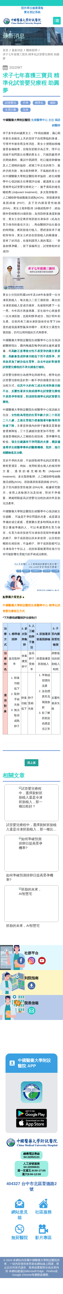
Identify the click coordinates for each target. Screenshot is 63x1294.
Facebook (21, 960)
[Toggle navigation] (57, 21)
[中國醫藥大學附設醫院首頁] (26, 20)
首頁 (5, 50)
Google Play (31, 1113)
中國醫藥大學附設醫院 (31, 1143)
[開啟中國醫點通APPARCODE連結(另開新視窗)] (31, 1092)
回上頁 (31, 762)
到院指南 (31, 985)
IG (31, 960)
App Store (31, 1122)
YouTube (42, 960)
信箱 (31, 1010)
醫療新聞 (31, 50)
